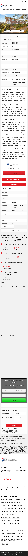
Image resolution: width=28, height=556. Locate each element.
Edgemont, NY (15, 502)
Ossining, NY (5, 514)
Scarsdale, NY (16, 517)
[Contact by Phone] (23, 1)
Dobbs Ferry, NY (21, 499)
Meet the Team (11, 530)
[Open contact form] (26, 1)
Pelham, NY (12, 514)
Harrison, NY (13, 505)
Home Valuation (18, 533)
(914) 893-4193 (14, 169)
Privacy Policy (9, 539)
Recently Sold (6, 533)
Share (15, 184)
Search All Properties (14, 179)
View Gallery (9, 31)
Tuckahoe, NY (14, 520)
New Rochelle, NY (18, 511)
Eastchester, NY (6, 502)
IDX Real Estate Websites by (7, 552)
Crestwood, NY (14, 496)
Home (3, 530)
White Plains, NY (6, 523)
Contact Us (18, 536)
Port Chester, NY (6, 517)
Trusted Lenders (7, 536)
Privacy (15, 554)
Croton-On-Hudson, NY (8, 499)
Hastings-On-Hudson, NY (9, 508)
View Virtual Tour (19, 31)
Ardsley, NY (4, 493)
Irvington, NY (21, 508)
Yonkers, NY (15, 523)
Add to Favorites (8, 39)
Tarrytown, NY (5, 520)
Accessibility (4, 554)
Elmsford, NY (5, 505)
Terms (10, 554)
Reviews (20, 530)
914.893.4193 (23, 470)
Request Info (21, 36)
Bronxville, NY (5, 496)
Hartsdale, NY (22, 505)
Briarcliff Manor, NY (14, 493)
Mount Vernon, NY (6, 511)
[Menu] (26, 5)
